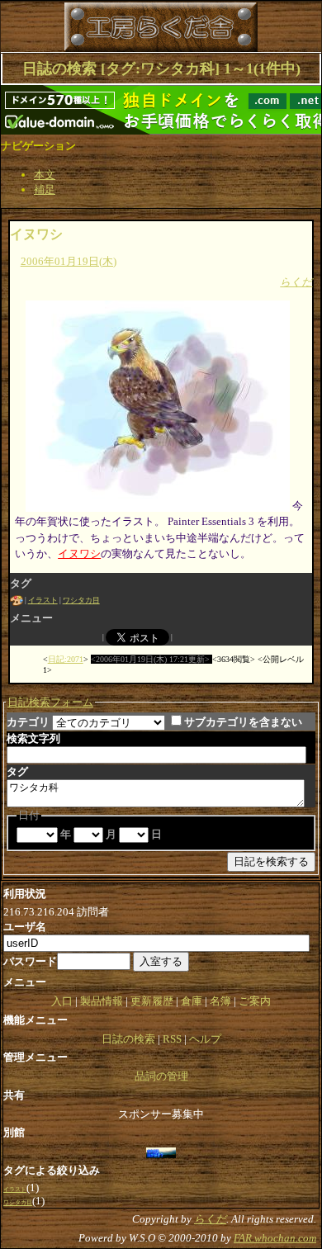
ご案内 (255, 1001)
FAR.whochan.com (275, 1238)
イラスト (43, 600)
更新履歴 (151, 1001)
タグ (17, 771)
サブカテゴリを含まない (243, 722)
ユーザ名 (24, 926)
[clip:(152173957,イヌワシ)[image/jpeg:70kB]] (158, 505)
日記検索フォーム (50, 702)
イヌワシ (36, 234)
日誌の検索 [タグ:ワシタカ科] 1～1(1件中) (161, 68)
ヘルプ (205, 1039)
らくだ (296, 282)
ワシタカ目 (81, 600)
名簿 (220, 1001)
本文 (44, 174)
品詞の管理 (161, 1076)
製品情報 (101, 1001)
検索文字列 (33, 738)
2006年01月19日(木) (68, 261)
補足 (44, 189)
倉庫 (191, 1001)
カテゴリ (28, 722)
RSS (172, 1039)
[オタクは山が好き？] (161, 1151)
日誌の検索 (128, 1039)
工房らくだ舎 (98, 27)
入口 (62, 1001)
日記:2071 (65, 659)
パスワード (30, 961)
